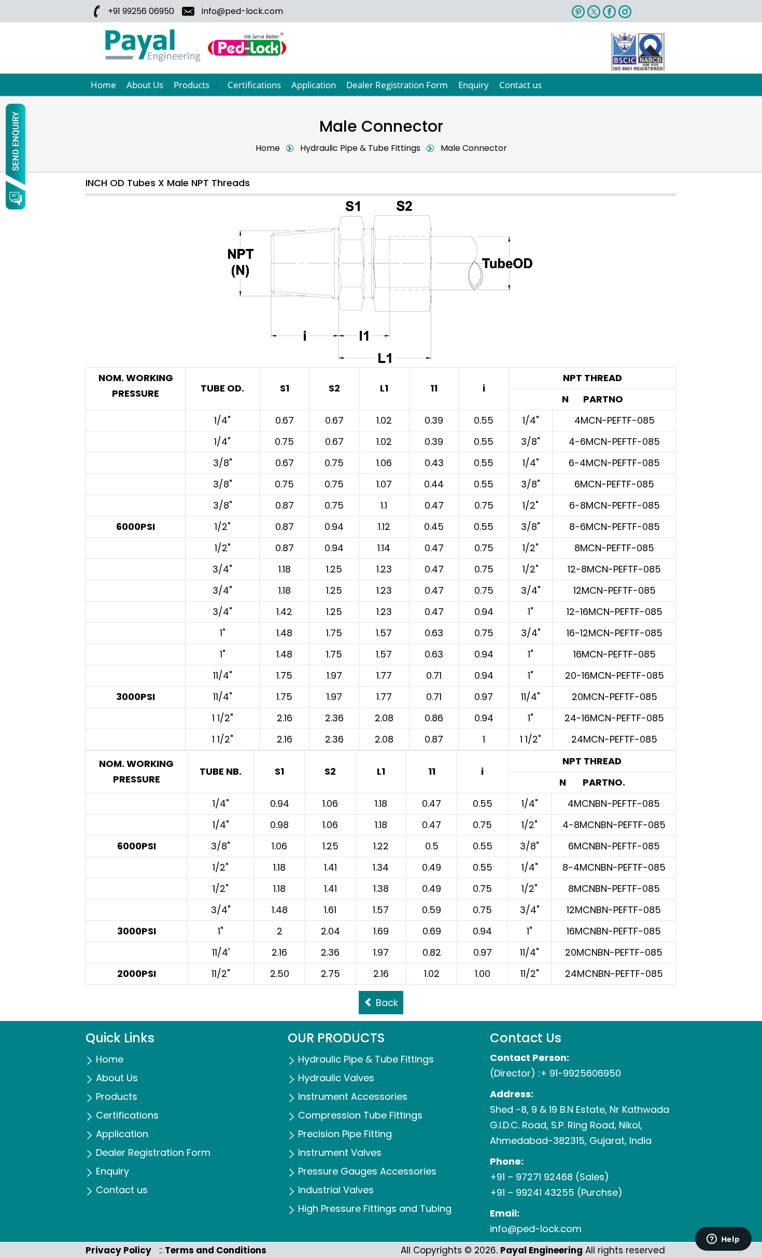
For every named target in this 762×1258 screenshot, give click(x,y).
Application (313, 85)
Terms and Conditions (215, 1250)
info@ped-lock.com (241, 11)
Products (191, 85)
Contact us (520, 85)
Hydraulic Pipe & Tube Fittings (360, 148)
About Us (144, 85)
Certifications (254, 85)
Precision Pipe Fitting (345, 1133)
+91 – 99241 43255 (532, 1192)
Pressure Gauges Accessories (367, 1171)
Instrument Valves (340, 1152)
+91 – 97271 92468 (531, 1176)
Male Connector (474, 148)
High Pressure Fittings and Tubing (374, 1208)
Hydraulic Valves (336, 1077)
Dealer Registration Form (397, 85)
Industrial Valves (336, 1189)
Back (385, 1002)
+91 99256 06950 (141, 11)
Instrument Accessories (352, 1096)
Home (103, 85)
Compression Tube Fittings (360, 1115)
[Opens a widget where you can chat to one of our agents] (723, 1240)
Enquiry (473, 85)
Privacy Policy (118, 1250)
